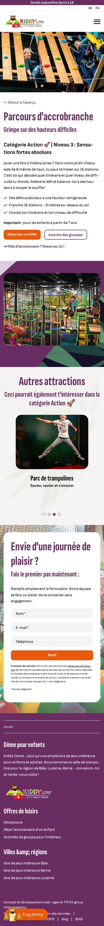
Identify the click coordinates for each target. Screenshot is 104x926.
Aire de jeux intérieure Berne (27, 870)
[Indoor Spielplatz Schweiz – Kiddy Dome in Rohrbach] (24, 21)
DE (90, 8)
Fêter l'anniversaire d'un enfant (29, 829)
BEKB (79, 919)
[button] (36, 353)
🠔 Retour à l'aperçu (20, 102)
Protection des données (52, 914)
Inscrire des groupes (66, 235)
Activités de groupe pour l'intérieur (32, 837)
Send (52, 655)
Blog (65, 919)
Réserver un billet (22, 234)
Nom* (21, 613)
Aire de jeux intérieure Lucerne (29, 878)
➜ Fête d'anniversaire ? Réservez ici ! (34, 246)
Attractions (13, 822)
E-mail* (22, 627)
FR (97, 8)
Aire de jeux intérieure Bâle (26, 863)
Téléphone (24, 641)
